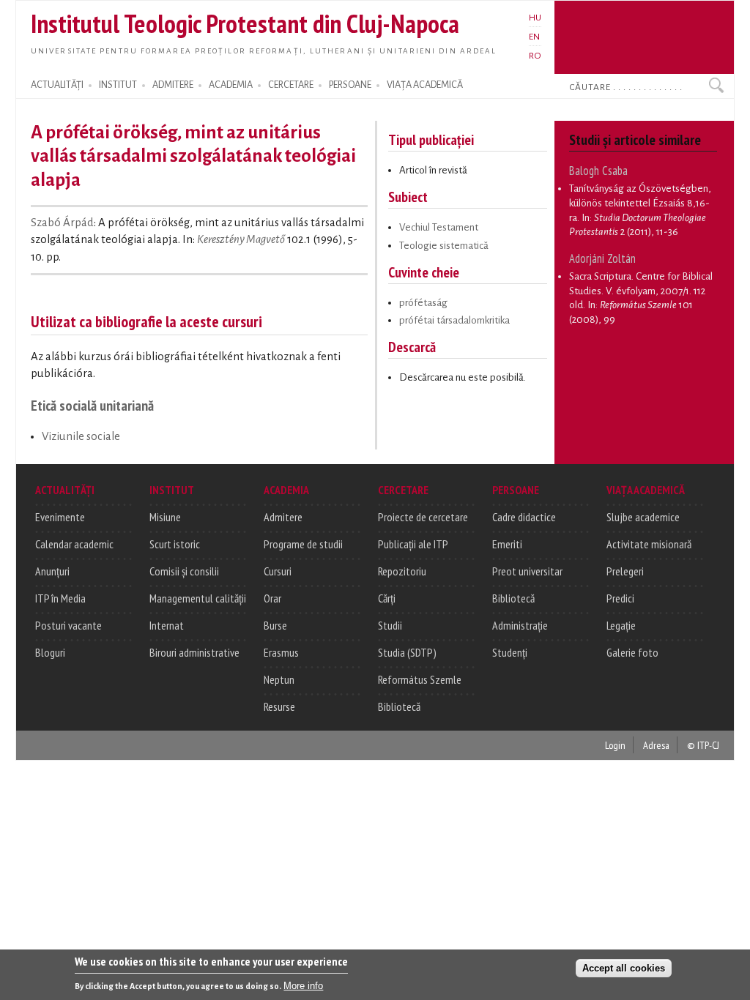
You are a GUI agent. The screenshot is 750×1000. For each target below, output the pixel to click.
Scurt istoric (174, 544)
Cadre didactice (524, 517)
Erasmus (281, 652)
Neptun (279, 679)
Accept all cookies (623, 968)
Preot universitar (527, 571)
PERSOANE (350, 85)
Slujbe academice (643, 517)
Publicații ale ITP (413, 544)
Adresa (656, 745)
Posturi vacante (68, 625)
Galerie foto (632, 652)
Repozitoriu (402, 571)
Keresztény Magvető (241, 239)
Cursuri (278, 571)
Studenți (509, 652)
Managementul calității (197, 598)
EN (534, 36)
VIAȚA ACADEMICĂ (425, 85)
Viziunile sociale (81, 436)
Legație (621, 625)
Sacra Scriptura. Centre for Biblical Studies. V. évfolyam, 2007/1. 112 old (641, 290)
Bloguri (50, 652)
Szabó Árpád (62, 222)
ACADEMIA (231, 85)
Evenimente (60, 517)
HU (535, 17)
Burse (275, 625)
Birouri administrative (194, 652)
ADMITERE (172, 85)
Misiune (165, 517)
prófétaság (423, 302)
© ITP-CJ (703, 745)
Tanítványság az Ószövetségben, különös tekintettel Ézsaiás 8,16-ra (640, 203)
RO (535, 56)
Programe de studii (303, 544)
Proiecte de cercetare (423, 517)
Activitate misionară (648, 544)
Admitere (283, 517)
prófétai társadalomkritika (454, 320)
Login (615, 745)
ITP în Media (60, 598)
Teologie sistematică (444, 245)
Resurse (279, 706)
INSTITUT (118, 85)
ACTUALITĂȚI (57, 85)
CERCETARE (290, 85)
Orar (272, 598)
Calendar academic (74, 544)
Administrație (520, 625)
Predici (620, 598)
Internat (166, 625)
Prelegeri (625, 571)
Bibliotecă (399, 706)
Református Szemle (419, 679)
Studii (390, 625)
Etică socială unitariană (92, 405)
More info (303, 985)
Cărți (387, 598)
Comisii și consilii (184, 571)
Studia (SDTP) (407, 652)
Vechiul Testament (438, 227)
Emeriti (507, 544)
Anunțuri (52, 571)
